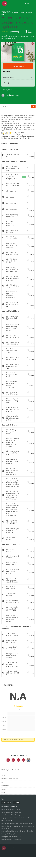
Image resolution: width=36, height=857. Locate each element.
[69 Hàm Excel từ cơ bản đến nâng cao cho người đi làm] (18, 52)
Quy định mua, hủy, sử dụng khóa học (13, 815)
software (16, 802)
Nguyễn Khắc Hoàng (12, 95)
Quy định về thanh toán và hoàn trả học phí (15, 818)
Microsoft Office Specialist (9, 779)
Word (3, 775)
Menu (6, 106)
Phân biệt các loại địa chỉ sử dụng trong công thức (12, 177)
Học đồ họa (5, 786)
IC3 (2, 782)
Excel (3, 793)
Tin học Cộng (12, 848)
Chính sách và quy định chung (11, 812)
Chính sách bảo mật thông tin (11, 809)
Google (3, 789)
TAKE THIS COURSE (18, 66)
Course (8, 11)
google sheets (6, 802)
